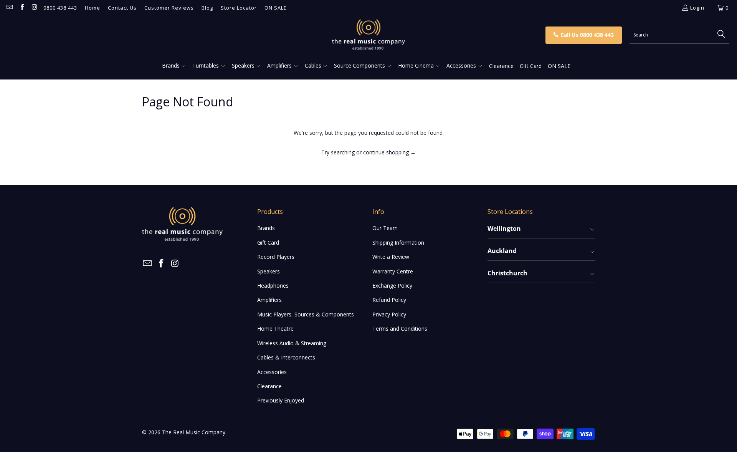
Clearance (269, 386)
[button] (174, 66)
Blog (207, 7)
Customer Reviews (169, 7)
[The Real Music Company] (368, 35)
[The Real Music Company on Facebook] (21, 7)
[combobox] (679, 34)
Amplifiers (269, 299)
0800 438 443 (60, 7)
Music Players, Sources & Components (305, 314)
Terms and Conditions (399, 328)
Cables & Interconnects (286, 357)
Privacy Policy (389, 314)
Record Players (275, 256)
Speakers (268, 271)
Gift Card (268, 242)
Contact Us (122, 7)
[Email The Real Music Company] (9, 7)
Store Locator (239, 7)
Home (92, 7)
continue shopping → (389, 152)
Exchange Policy (392, 285)
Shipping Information (398, 242)
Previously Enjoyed (280, 400)
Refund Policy (389, 299)
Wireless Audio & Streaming (291, 343)
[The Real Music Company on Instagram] (34, 7)
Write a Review (390, 256)
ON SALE (275, 7)
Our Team (385, 228)
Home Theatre (275, 328)
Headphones (273, 285)
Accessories (272, 372)
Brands (266, 228)
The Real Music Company (193, 432)
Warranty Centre (392, 271)
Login (697, 7)
